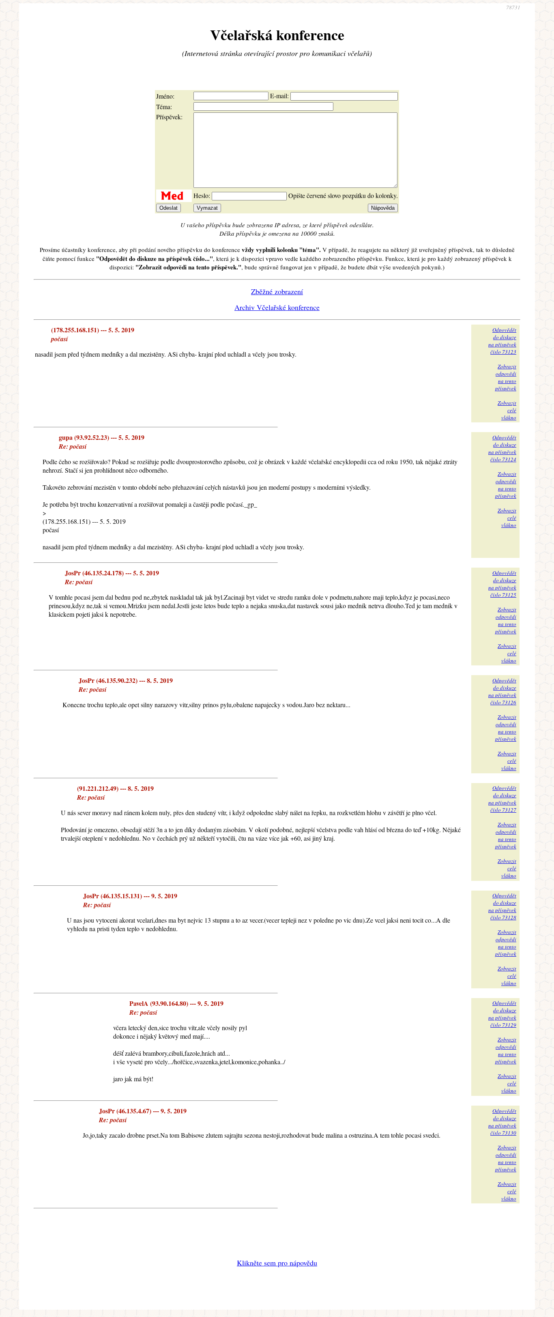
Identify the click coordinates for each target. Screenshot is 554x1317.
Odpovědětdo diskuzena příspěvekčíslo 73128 (502, 906)
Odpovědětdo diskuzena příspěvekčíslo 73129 (502, 1014)
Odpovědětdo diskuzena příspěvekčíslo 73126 (502, 691)
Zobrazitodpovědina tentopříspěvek (505, 377)
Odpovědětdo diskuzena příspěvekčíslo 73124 (502, 448)
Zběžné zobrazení (277, 291)
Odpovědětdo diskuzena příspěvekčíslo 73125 (502, 583)
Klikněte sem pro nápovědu (277, 1263)
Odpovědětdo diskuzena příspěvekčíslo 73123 (502, 340)
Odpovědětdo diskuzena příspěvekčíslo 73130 (502, 1121)
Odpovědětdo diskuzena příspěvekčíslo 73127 (502, 798)
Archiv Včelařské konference (277, 307)
